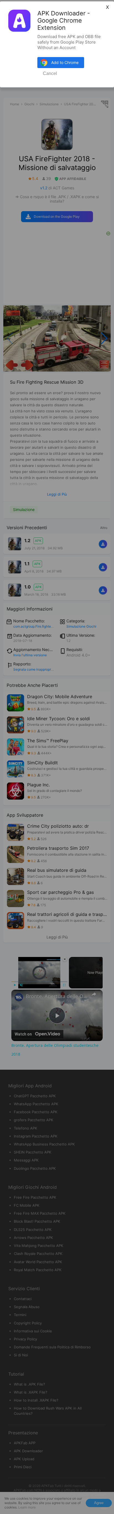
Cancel (50, 73)
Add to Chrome (65, 62)
